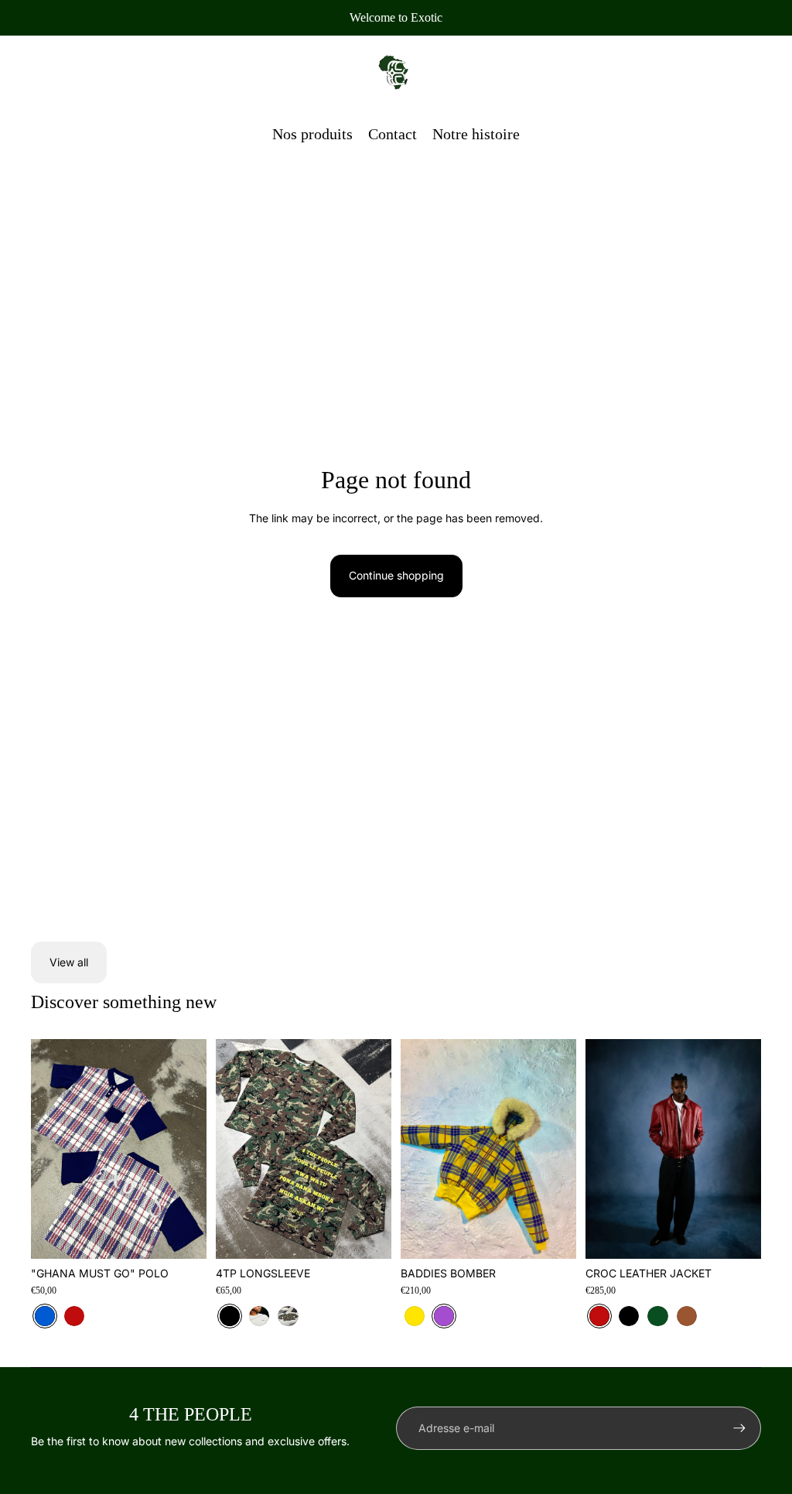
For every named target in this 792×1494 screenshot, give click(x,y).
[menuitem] (312, 134)
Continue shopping (396, 575)
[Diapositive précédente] (43, 1149)
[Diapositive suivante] (195, 1149)
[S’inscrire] (739, 1428)
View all (69, 962)
